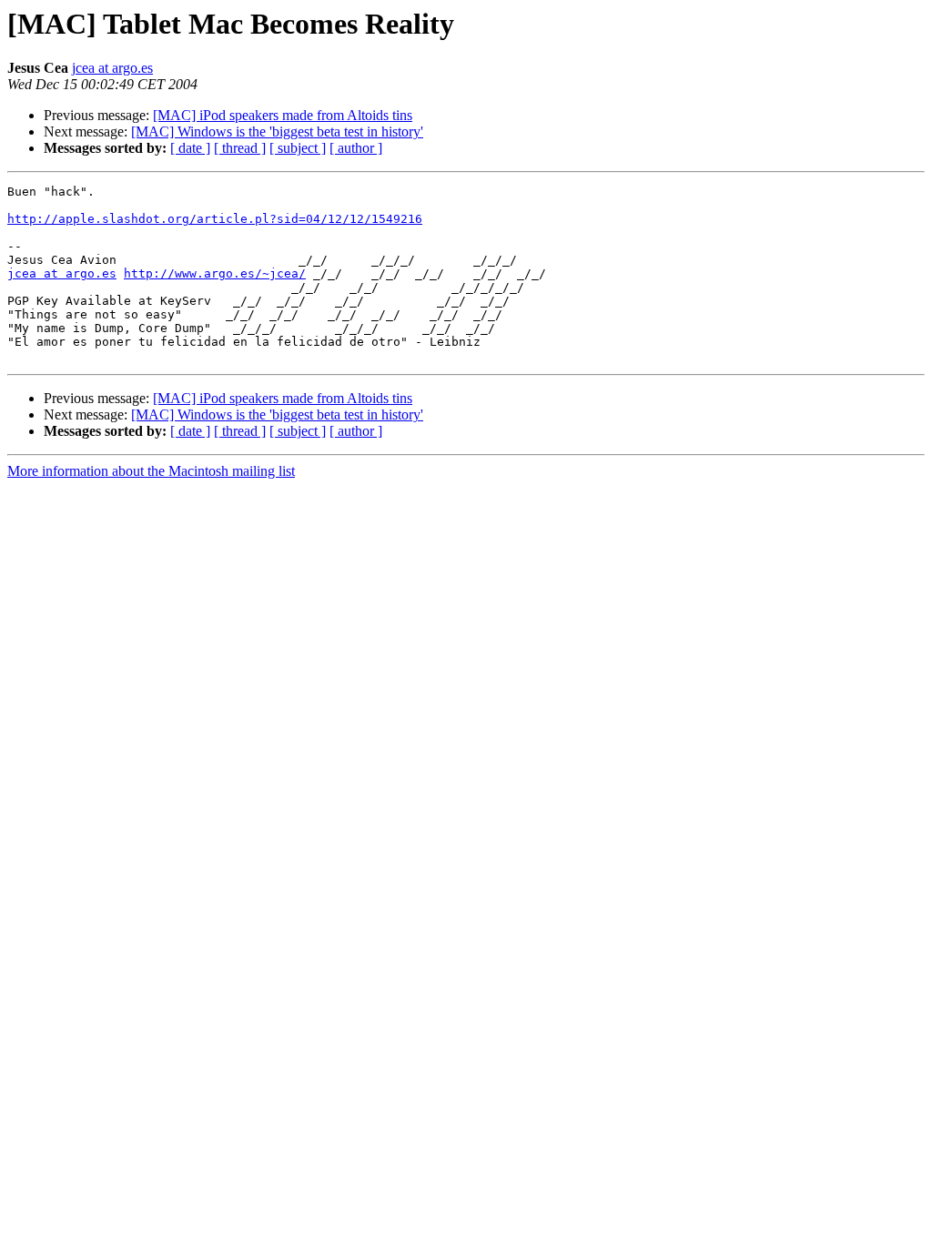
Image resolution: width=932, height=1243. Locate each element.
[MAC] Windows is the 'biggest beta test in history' (277, 131)
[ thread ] (240, 148)
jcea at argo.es (112, 68)
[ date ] (190, 148)
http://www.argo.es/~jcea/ (215, 273)
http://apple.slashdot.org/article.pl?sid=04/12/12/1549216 (214, 219)
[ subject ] (297, 148)
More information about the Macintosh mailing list (151, 471)
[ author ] (355, 148)
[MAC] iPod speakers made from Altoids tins (282, 115)
